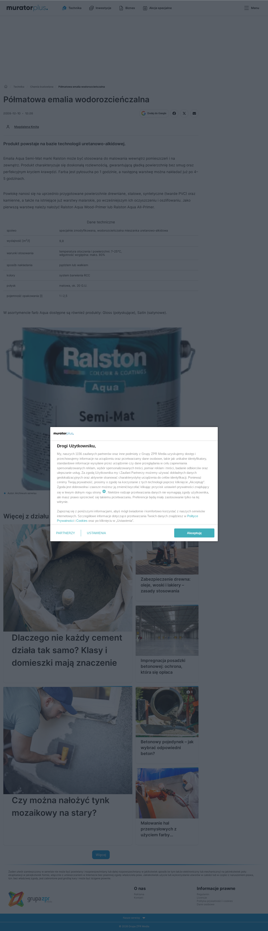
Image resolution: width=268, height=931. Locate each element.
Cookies (82, 520)
